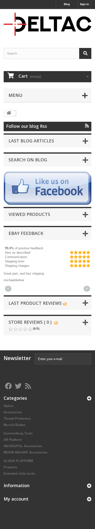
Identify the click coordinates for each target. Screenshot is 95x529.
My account (16, 499)
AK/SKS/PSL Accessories (23, 446)
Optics (8, 406)
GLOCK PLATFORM (18, 461)
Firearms (10, 467)
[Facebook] (47, 188)
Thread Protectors (17, 418)
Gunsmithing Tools (18, 433)
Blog (67, 4)
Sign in (84, 4)
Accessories (13, 412)
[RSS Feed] (65, 303)
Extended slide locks (19, 473)
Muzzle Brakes (15, 425)
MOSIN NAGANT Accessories (26, 452)
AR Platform (13, 440)
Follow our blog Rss (26, 126)
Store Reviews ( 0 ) (30, 322)
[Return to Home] (8, 113)
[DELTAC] (47, 24)
